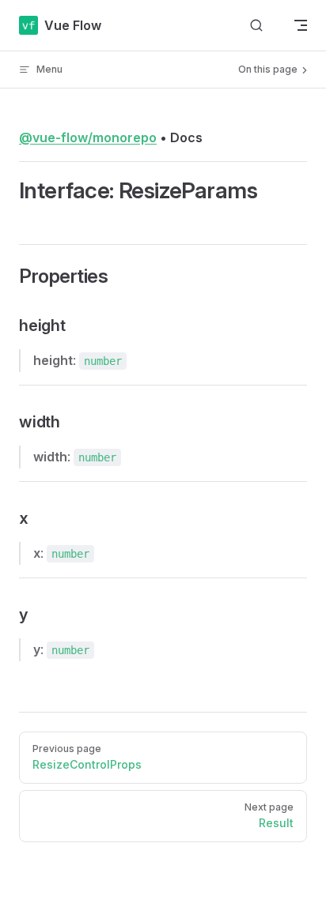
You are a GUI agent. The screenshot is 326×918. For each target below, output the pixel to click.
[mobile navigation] (301, 25)
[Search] (256, 25)
